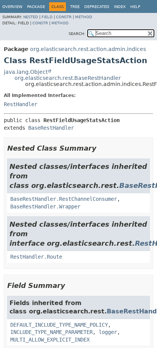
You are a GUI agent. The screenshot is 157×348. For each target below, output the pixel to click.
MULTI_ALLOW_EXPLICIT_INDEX (50, 340)
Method (83, 17)
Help (135, 7)
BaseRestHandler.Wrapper (45, 206)
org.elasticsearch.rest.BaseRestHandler (67, 78)
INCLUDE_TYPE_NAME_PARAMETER (51, 332)
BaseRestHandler (51, 128)
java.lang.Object (26, 72)
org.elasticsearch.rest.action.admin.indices (88, 49)
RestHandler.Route (36, 257)
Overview (12, 7)
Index (120, 7)
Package (36, 7)
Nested (30, 17)
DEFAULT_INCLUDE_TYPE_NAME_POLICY (59, 325)
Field (47, 17)
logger (108, 332)
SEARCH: (77, 34)
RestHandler (20, 104)
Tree (75, 7)
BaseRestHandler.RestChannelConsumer (63, 199)
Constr (64, 17)
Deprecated (96, 7)
